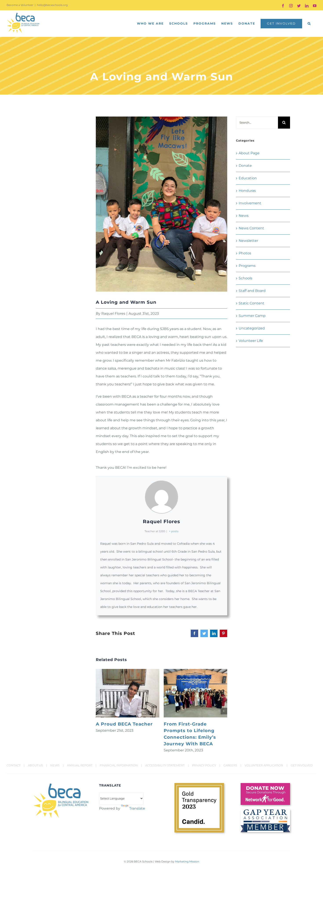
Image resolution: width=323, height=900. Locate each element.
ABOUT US (35, 765)
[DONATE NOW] (265, 785)
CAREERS (230, 765)
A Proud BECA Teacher (124, 724)
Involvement (250, 203)
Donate (245, 165)
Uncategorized (252, 328)
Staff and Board (252, 291)
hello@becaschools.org (52, 5)
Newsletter (248, 241)
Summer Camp (252, 316)
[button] (309, 23)
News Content (251, 228)
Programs (247, 266)
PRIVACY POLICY (204, 765)
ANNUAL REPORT (79, 765)
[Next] (224, 711)
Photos (245, 253)
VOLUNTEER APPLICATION (264, 765)
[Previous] (99, 711)
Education (248, 178)
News (244, 216)
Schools (245, 278)
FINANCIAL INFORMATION (119, 765)
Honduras (247, 191)
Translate (137, 808)
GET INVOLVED (302, 765)
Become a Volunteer (20, 5)
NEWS (55, 765)
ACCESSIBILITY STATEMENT (165, 765)
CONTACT (13, 765)
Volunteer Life (251, 341)
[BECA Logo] (61, 785)
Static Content (251, 303)
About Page (249, 153)
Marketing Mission (187, 861)
